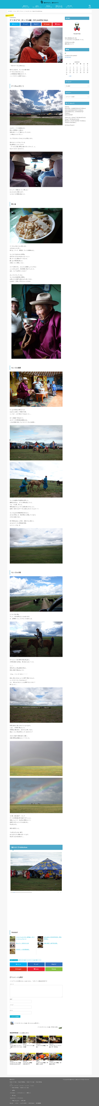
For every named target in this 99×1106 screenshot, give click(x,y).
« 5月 (70, 76)
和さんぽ (11, 1103)
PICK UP (21, 960)
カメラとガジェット (21, 1092)
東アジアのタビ (14, 960)
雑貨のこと (29, 1092)
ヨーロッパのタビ (27, 1085)
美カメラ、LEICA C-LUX (22, 943)
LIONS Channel (31, 1103)
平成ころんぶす (59, 6)
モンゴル (39, 960)
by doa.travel (68, 57)
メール (11, 1004)
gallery (37, 6)
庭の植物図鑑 (38, 1103)
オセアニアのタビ (21, 1085)
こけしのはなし (12, 1092)
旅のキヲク (25, 6)
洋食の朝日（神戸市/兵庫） (51, 943)
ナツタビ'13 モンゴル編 (30, 960)
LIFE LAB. (69, 6)
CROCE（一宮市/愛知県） (23, 949)
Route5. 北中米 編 (15, 1087)
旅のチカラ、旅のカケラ (75, 1079)
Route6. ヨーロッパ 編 (24, 1087)
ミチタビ (16, 1103)
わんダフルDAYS (23, 1103)
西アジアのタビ (16, 1085)
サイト (11, 1010)
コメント (12, 984)
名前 (11, 999)
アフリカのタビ (32, 1085)
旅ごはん (48, 6)
